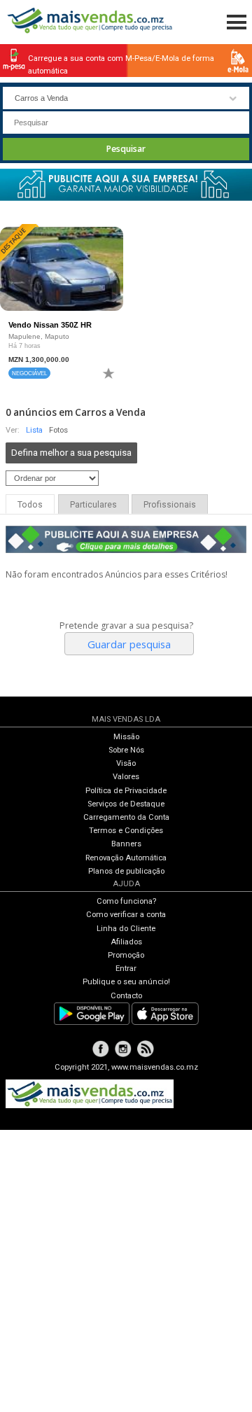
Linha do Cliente (126, 928)
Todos (30, 505)
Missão (126, 736)
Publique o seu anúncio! (126, 981)
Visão (126, 763)
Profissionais (170, 505)
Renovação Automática (126, 857)
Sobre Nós (126, 750)
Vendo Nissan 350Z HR (50, 325)
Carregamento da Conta (126, 817)
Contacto (126, 995)
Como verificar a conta (126, 914)
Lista (34, 430)
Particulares (93, 505)
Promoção (126, 955)
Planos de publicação (126, 871)
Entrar (125, 968)
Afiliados (126, 941)
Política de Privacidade (126, 790)
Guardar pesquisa (129, 644)
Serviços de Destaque (126, 804)
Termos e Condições (126, 830)
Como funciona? (126, 901)
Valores (126, 776)
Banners (126, 843)
